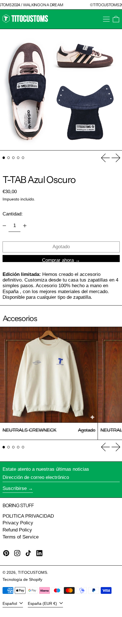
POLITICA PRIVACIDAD (28, 516)
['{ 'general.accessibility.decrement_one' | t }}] (4, 225)
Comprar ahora (58, 260)
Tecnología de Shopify (22, 579)
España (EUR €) (43, 603)
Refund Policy (17, 530)
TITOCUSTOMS (32, 572)
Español (10, 603)
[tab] (4, 157)
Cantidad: (13, 214)
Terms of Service (21, 537)
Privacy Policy (18, 523)
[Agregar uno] (24, 225)
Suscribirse (15, 488)
